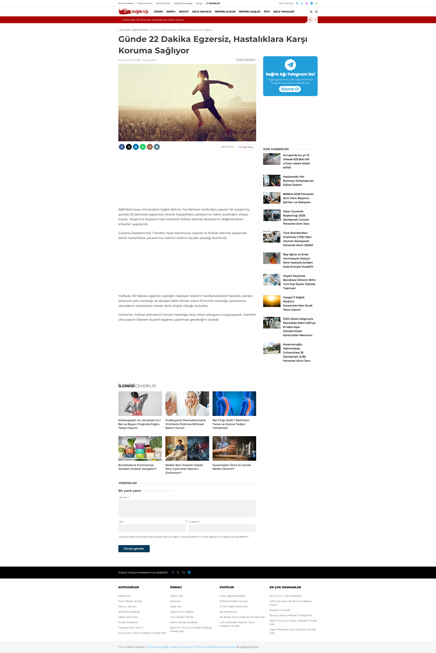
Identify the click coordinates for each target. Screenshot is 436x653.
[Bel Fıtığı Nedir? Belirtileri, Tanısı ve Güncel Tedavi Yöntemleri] (234, 403)
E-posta (195, 521)
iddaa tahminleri (128, 617)
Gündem (158, 11)
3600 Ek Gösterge (129, 611)
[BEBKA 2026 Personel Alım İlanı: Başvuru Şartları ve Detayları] (272, 202)
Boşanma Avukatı (280, 610)
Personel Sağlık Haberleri (165, 647)
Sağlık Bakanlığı (202, 11)
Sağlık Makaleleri (283, 11)
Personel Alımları (225, 11)
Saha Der (175, 601)
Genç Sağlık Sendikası (233, 595)
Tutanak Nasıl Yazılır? (130, 627)
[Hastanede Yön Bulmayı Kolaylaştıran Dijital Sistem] (272, 185)
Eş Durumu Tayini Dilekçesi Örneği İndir (142, 632)
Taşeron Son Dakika (181, 611)
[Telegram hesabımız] (311, 3)
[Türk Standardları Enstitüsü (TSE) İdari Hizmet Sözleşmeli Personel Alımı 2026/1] (272, 241)
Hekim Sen (176, 595)
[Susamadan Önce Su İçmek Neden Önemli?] (234, 448)
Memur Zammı (127, 606)
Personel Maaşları (249, 11)
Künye (199, 3)
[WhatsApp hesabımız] (317, 3)
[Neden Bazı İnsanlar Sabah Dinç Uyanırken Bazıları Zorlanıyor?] (187, 448)
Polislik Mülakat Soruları (234, 601)
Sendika (170, 11)
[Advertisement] (187, 180)
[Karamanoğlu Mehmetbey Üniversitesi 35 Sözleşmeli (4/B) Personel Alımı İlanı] (272, 353)
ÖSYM (267, 11)
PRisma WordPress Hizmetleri (215, 647)
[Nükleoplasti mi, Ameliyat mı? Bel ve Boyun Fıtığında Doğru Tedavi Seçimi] (140, 403)
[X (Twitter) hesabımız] (302, 3)
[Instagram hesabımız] (307, 3)
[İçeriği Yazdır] (157, 147)
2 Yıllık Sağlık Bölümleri (234, 606)
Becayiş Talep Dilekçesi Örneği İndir (291, 615)
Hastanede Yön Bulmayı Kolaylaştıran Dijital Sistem (153, 19)
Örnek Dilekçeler (128, 622)
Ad (121, 521)
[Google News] (246, 146)
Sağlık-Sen (124, 595)
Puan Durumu (145, 3)
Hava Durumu (163, 3)
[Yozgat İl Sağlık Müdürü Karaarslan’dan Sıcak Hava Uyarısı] (272, 306)
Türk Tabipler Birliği (130, 601)
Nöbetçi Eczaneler (183, 3)
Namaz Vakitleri (126, 3)
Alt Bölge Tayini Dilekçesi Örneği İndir (242, 617)
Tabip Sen (176, 606)
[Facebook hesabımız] (297, 3)
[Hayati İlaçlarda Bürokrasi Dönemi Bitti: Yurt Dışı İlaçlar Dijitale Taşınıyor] (272, 284)
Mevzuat (184, 11)
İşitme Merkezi (228, 611)
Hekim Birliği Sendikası (184, 622)
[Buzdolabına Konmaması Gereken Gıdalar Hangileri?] (140, 448)
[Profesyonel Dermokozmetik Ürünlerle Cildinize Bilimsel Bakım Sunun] (187, 403)
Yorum (124, 497)
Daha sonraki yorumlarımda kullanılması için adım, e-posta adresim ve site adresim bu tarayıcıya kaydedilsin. (184, 536)
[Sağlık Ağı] (133, 14)
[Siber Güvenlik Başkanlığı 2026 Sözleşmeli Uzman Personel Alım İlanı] (272, 220)
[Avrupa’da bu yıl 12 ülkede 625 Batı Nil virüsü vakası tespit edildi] (272, 164)
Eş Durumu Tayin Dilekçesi (286, 595)
